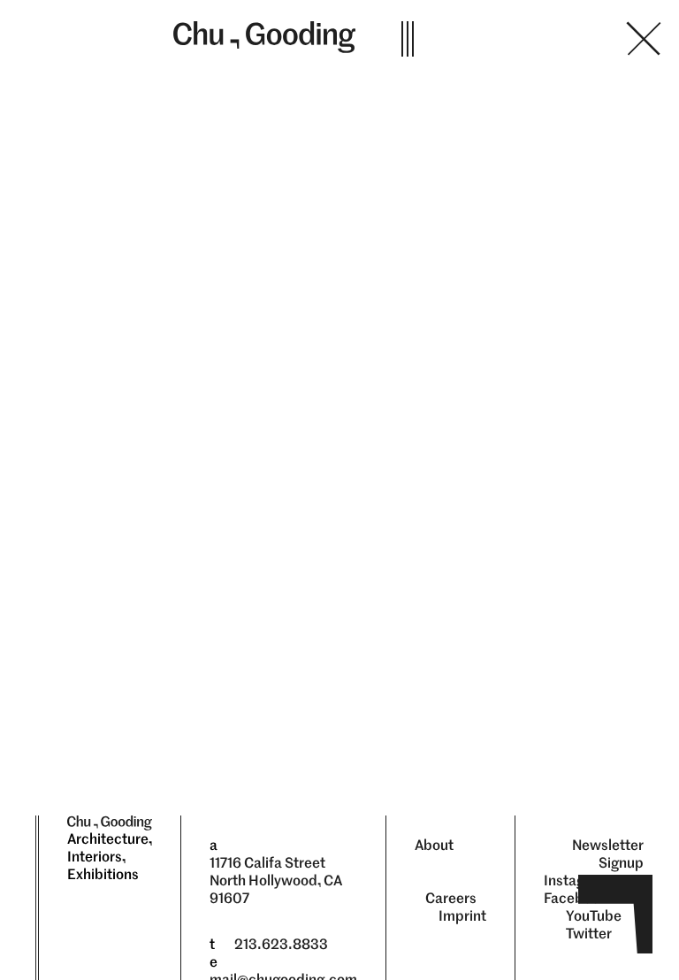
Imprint (462, 915)
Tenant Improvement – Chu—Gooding (539, 38)
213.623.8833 (281, 944)
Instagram (577, 880)
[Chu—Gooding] (267, 37)
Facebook (575, 898)
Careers (451, 898)
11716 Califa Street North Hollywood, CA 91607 (276, 880)
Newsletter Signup (608, 854)
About (434, 845)
